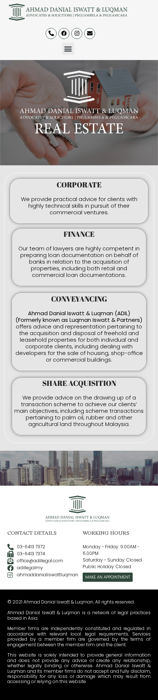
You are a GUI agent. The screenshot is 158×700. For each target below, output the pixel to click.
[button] (68, 49)
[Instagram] (76, 33)
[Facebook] (63, 33)
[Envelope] (89, 33)
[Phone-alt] (51, 33)
